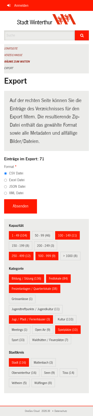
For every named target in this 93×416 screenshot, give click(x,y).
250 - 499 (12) (21, 256)
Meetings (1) (19, 329)
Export (8, 68)
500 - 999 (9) (46, 256)
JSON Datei (17, 186)
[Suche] (82, 35)
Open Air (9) (42, 329)
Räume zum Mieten (17, 61)
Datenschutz (61, 411)
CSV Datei (16, 173)
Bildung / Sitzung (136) (26, 278)
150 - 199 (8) (20, 245)
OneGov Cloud (33, 411)
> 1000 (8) (70, 256)
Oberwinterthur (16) (24, 373)
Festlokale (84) (58, 278)
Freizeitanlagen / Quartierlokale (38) (34, 288)
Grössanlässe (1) (22, 299)
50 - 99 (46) (42, 235)
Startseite (11, 48)
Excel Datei (16, 180)
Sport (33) (18, 340)
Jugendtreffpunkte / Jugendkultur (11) (35, 309)
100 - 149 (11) (67, 235)
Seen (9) (49, 373)
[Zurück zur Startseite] (46, 20)
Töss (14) (68, 373)
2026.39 (46, 411)
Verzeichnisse (13, 55)
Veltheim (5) (19, 383)
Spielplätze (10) (68, 329)
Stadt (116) (19, 362)
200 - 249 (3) (45, 245)
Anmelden (21, 5)
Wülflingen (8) (43, 383)
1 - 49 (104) (19, 235)
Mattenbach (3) (43, 362)
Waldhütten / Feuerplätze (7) (50, 340)
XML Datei (16, 193)
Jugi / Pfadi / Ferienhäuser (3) (31, 319)
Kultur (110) (65, 319)
